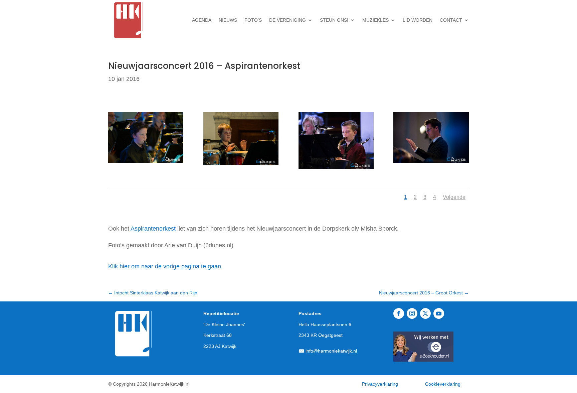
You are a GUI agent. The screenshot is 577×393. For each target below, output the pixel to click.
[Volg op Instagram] (412, 313)
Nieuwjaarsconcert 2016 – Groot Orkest (424, 292)
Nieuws (228, 20)
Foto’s (253, 20)
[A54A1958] (240, 165)
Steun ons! (334, 20)
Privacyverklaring (380, 384)
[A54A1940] (336, 169)
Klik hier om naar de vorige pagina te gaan (164, 266)
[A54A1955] (145, 162)
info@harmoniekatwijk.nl (331, 351)
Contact (451, 20)
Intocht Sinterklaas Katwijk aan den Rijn (152, 292)
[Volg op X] (425, 313)
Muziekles (375, 20)
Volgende (454, 197)
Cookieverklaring (442, 384)
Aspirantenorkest (153, 228)
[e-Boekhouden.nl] (423, 359)
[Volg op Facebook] (398, 313)
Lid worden (417, 20)
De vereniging (287, 20)
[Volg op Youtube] (438, 313)
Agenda (201, 20)
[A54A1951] (430, 162)
